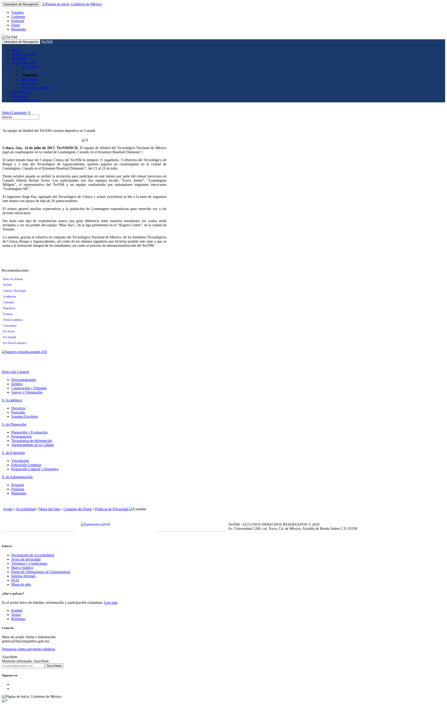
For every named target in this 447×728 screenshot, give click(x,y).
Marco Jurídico (22, 568)
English (16, 610)
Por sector (27, 83)
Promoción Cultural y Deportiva (34, 469)
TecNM (47, 41)
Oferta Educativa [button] (23, 62)
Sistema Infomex (23, 576)
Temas (16, 615)
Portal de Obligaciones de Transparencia (40, 572)
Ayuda (8, 509)
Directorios (19, 96)
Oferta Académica (13, 319)
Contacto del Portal (78, 509)
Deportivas (9, 308)
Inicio (15, 50)
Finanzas (17, 489)
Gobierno (18, 17)
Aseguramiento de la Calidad (32, 445)
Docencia (18, 408)
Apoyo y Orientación (26, 392)
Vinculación (20, 461)
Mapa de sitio (21, 584)
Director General (23, 54)
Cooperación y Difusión (29, 388)
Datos (15, 25)
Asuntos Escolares (24, 416)
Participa (17, 21)
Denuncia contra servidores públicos (28, 649)
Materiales (18, 493)
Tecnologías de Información (31, 441)
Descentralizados (23, 380)
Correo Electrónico (25, 100)
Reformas (18, 619)
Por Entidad (9, 337)
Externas (8, 314)
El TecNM (19, 58)
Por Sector (9, 331)
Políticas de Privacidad (112, 509)
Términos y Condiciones (29, 563)
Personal (17, 485)
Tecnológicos (21, 92)
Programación (21, 436)
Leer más (111, 602)
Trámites (17, 12)
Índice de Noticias (13, 279)
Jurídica (17, 384)
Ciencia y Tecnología (14, 290)
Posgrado (18, 412)
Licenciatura (29, 67)
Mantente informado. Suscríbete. (26, 661)
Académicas (9, 296)
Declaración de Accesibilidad (32, 555)
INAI (15, 580)
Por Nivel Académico (15, 343)
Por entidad (28, 79)
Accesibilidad (26, 509)
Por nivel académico (35, 88)
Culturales (8, 302)
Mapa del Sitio (49, 509)
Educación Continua (26, 465)
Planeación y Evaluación (29, 432)
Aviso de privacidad (26, 559)
